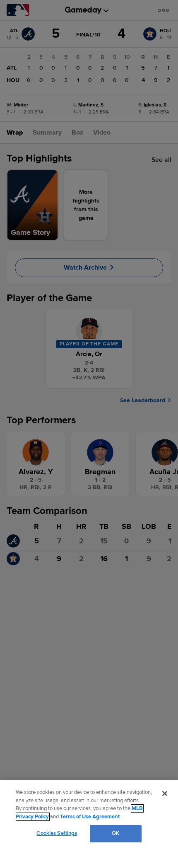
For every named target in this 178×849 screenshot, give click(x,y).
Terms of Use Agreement (90, 816)
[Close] (165, 793)
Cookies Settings (56, 833)
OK (115, 833)
